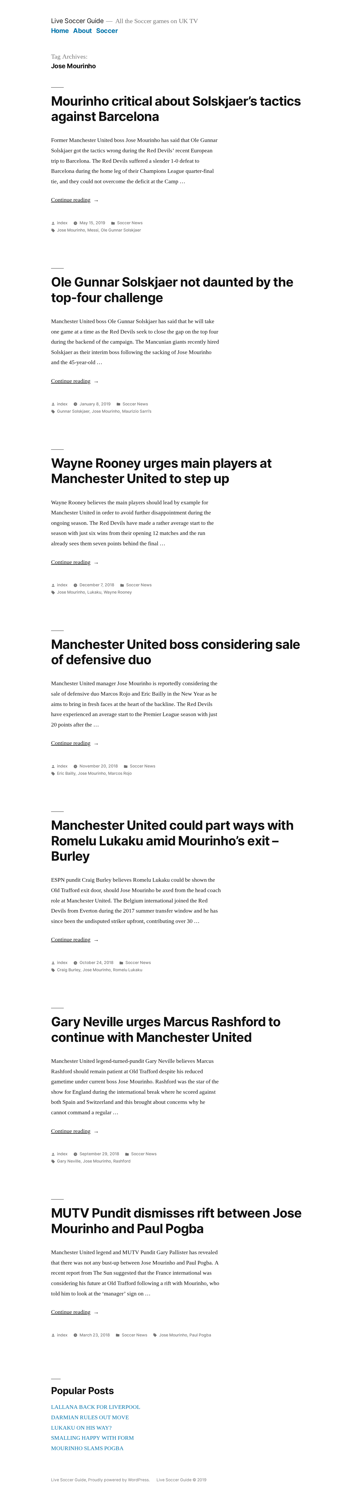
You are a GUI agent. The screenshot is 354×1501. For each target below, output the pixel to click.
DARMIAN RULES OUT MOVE (90, 1417)
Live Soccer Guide (77, 21)
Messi (92, 230)
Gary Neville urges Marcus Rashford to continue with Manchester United (165, 1029)
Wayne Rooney (118, 592)
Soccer (107, 31)
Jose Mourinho (71, 230)
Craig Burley (68, 969)
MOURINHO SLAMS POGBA (87, 1448)
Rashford (122, 1161)
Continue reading (75, 199)
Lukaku (94, 592)
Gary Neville (69, 1161)
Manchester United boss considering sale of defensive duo (175, 651)
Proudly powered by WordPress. (119, 1479)
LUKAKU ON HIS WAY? (81, 1427)
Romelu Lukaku (127, 969)
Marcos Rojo (120, 773)
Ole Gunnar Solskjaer (121, 230)
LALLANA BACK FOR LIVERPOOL (95, 1407)
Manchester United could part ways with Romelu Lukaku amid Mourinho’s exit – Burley (172, 840)
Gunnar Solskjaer (73, 411)
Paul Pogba (200, 1335)
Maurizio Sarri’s (136, 411)
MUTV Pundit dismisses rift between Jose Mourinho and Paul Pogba (176, 1220)
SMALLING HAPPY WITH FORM (92, 1438)
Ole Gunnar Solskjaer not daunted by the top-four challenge (172, 289)
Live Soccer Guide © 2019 (182, 1479)
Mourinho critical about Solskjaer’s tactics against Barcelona (176, 108)
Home (60, 31)
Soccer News (130, 222)
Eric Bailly (66, 773)
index (62, 222)
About (82, 31)
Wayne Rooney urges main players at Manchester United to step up (161, 470)
